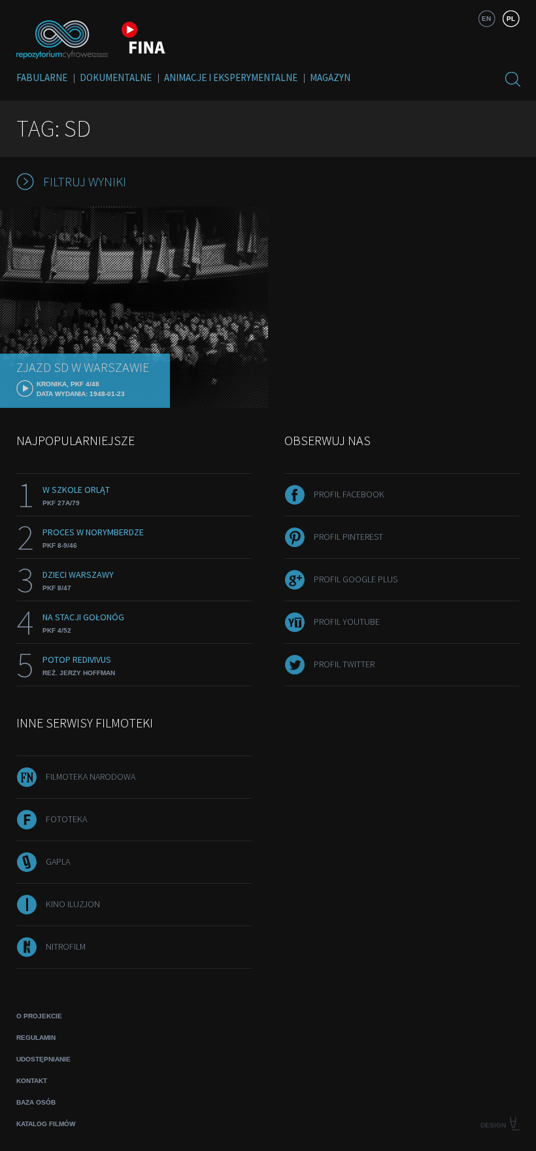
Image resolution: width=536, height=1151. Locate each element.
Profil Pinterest (348, 536)
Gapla (58, 861)
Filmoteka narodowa (90, 776)
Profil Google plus (355, 579)
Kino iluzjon (73, 904)
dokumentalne (116, 77)
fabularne (41, 77)
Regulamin (36, 1037)
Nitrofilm (66, 946)
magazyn (330, 77)
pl (511, 18)
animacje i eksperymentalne (230, 77)
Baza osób (36, 1102)
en (486, 18)
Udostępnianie (43, 1059)
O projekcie (39, 1016)
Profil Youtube (347, 621)
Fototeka (66, 819)
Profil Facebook (349, 494)
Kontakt (31, 1080)
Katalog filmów (45, 1123)
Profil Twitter (344, 664)
